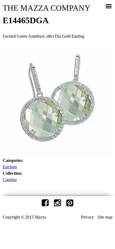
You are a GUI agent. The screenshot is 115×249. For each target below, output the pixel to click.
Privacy (87, 217)
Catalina (10, 179)
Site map (105, 217)
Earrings (10, 167)
